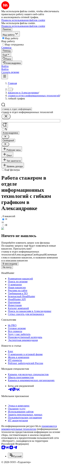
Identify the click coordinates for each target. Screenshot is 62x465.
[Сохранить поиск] (4, 125)
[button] (5, 66)
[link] (7, 59)
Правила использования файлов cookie (23, 26)
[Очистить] (6, 116)
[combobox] (16, 109)
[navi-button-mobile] (4, 76)
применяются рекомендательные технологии (29, 427)
